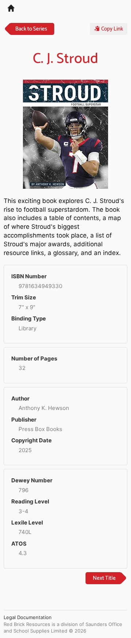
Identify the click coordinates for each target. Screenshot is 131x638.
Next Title (104, 578)
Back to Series (31, 28)
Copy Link (111, 28)
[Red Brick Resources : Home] (7, 7)
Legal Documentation (28, 617)
